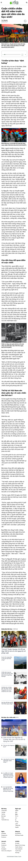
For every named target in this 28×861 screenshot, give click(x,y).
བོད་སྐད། (16, 821)
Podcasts (3, 837)
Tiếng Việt (17, 825)
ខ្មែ (15, 819)
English (17, 827)
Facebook (3, 845)
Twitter (3, 847)
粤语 (16, 812)
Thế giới (3, 812)
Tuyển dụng (18, 850)
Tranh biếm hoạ (5, 819)
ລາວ (16, 818)
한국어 (16, 816)
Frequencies (4, 835)
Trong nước (4, 810)
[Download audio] (25, 54)
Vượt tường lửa (18, 848)
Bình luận (3, 816)
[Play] (3, 54)
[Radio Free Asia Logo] (14, 2)
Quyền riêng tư (18, 847)
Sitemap (17, 852)
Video (2, 818)
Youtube (3, 843)
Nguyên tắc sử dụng (20, 845)
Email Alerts (18, 833)
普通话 (16, 810)
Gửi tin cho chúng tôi (6, 850)
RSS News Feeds (19, 835)
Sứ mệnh (17, 843)
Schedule (3, 833)
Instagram (3, 848)
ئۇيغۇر (16, 823)
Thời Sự (3, 814)
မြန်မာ (16, 814)
